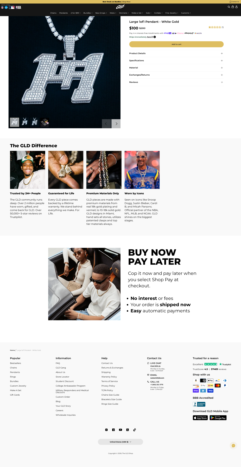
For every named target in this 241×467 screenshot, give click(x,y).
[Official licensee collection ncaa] (6, 7)
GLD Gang (61, 368)
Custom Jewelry (18, 386)
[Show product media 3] (34, 122)
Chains (13, 368)
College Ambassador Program (70, 386)
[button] (229, 6)
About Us (60, 372)
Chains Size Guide (110, 395)
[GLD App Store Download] (200, 418)
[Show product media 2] (24, 122)
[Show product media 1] (14, 122)
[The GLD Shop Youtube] (120, 429)
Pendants (15, 372)
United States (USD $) (119, 442)
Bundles (14, 381)
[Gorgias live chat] (233, 445)
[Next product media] (115, 123)
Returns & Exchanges (112, 368)
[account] (236, 6)
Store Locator (62, 377)
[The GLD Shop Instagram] (106, 429)
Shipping (106, 372)
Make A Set (15, 390)
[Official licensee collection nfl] (2, 7)
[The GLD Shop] (120, 6)
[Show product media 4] (44, 122)
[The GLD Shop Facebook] (113, 429)
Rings (13, 377)
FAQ (58, 363)
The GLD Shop (127, 453)
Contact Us (235, 2)
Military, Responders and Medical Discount (72, 391)
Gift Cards (15, 395)
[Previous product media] (106, 123)
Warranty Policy (109, 377)
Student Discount (65, 381)
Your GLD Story (63, 406)
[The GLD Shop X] (127, 429)
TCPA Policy (107, 390)
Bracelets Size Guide (111, 399)
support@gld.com (157, 378)
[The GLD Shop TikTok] (134, 429)
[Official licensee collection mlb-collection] (11, 7)
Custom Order (63, 397)
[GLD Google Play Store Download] (218, 418)
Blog (58, 401)
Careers (59, 410)
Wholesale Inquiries (66, 415)
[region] (120, 191)
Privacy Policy (108, 386)
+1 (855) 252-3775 (156, 384)
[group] (116, 2)
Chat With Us (155, 366)
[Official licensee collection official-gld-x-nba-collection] (18, 7)
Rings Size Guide (109, 404)
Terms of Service (109, 381)
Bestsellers (15, 363)
